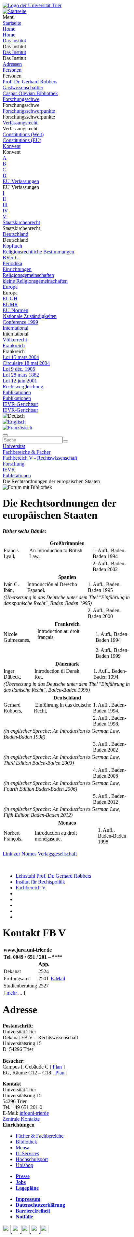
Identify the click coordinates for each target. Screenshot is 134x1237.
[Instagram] (35, 1231)
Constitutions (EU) (22, 140)
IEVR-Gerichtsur (20, 404)
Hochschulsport (32, 1159)
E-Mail (58, 978)
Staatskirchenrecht (21, 222)
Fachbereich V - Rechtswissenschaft (40, 458)
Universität (14, 446)
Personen (12, 70)
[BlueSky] (16, 1231)
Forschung (13, 464)
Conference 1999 (20, 322)
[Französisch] (17, 427)
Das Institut (14, 40)
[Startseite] (32, 5)
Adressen (12, 64)
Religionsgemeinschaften (28, 275)
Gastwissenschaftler (23, 87)
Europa (10, 287)
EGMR (10, 304)
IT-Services (27, 1153)
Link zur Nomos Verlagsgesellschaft (40, 853)
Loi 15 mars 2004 (21, 357)
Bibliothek (26, 1141)
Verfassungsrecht (20, 122)
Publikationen (17, 392)
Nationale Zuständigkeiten (30, 316)
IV (5, 210)
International (15, 328)
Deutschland (15, 234)
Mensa (22, 1147)
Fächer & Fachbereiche (39, 1136)
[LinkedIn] (44, 1231)
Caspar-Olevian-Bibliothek (30, 93)
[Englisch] (14, 421)
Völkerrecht (15, 339)
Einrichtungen (17, 269)
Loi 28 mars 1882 (21, 375)
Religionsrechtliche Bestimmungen (38, 251)
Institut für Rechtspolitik (40, 882)
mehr (12, 993)
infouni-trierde (34, 1113)
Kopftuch (12, 246)
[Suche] (5, 435)
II (4, 199)
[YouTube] (26, 1231)
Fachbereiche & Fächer (26, 452)
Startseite (12, 23)
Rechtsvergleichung (23, 386)
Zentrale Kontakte (21, 1119)
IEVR (9, 469)
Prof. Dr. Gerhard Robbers (30, 81)
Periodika (12, 263)
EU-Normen (15, 310)
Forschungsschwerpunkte (29, 111)
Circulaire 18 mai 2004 (26, 363)
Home (9, 29)
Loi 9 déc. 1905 (19, 369)
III (5, 205)
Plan (57, 1067)
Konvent (11, 146)
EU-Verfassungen (21, 181)
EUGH (10, 298)
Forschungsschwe (21, 99)
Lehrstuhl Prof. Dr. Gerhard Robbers (53, 876)
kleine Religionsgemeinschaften (35, 281)
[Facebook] (7, 1231)
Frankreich (14, 345)
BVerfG (11, 257)
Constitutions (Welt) (23, 134)
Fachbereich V (31, 887)
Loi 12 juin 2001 (20, 380)
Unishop (24, 1165)
